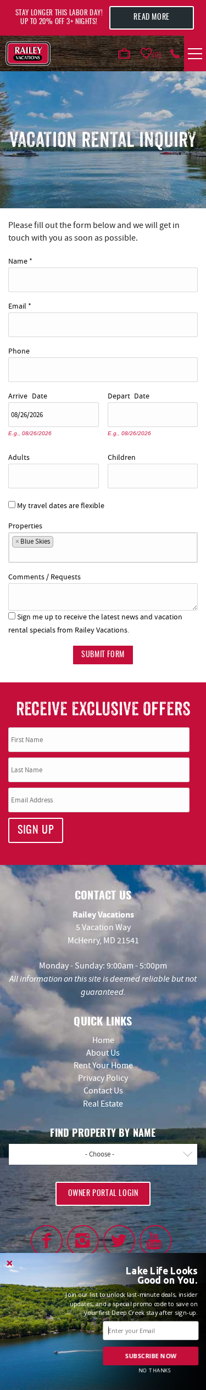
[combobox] (103, 547)
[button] (151, 1275)
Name (20, 259)
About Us (103, 1052)
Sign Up (36, 830)
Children (122, 455)
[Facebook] (47, 1241)
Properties (25, 524)
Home (103, 1040)
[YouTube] (155, 1241)
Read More (151, 17)
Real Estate (103, 1103)
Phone (19, 349)
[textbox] (59, 543)
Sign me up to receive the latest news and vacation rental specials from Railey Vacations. (95, 623)
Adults (19, 455)
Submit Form (103, 655)
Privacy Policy (103, 1078)
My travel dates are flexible (60, 505)
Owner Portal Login (103, 1194)
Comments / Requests (44, 575)
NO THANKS (154, 1370)
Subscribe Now (150, 1356)
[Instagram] (83, 1241)
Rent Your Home (103, 1065)
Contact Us (103, 1090)
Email (19, 304)
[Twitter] (119, 1241)
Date (39, 394)
